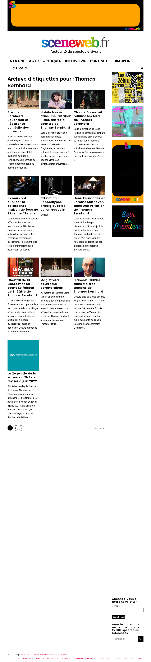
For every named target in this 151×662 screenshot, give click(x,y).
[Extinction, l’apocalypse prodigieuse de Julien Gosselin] (56, 185)
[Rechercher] (141, 68)
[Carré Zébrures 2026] (127, 102)
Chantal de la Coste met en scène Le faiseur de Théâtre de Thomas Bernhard (22, 287)
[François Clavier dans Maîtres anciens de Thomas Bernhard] (89, 267)
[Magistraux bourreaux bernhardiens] (56, 267)
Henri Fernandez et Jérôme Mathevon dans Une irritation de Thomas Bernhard (89, 205)
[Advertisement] (127, 283)
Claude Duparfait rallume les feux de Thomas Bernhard (88, 118)
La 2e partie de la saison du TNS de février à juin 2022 (22, 377)
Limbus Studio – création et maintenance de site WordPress (43, 655)
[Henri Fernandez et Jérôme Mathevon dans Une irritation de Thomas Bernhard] (89, 185)
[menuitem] (17, 61)
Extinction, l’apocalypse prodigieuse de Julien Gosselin (53, 204)
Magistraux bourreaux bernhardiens (52, 284)
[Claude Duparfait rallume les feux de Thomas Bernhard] (89, 100)
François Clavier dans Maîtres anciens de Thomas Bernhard (88, 286)
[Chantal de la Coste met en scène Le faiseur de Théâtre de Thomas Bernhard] (23, 267)
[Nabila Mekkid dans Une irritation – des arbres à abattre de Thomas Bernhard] (56, 100)
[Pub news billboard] (75, 30)
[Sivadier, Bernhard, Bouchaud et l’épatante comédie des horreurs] (23, 100)
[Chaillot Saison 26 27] (127, 136)
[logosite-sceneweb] (76, 44)
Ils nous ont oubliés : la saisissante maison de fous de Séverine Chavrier (23, 205)
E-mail (116, 606)
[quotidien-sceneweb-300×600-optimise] (127, 201)
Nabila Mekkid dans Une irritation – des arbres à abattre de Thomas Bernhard (56, 120)
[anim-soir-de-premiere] (127, 236)
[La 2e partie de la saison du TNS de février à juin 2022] (23, 355)
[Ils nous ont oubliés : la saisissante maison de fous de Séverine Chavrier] (23, 185)
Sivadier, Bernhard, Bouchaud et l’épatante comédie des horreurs (18, 121)
